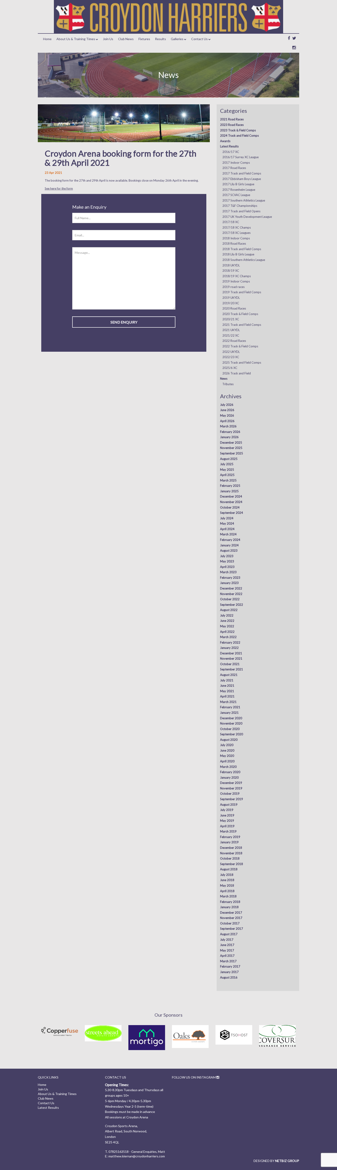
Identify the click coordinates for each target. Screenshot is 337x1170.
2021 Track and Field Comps (241, 324)
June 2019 (227, 815)
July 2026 (226, 405)
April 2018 (227, 891)
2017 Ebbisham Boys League (241, 179)
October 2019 (230, 793)
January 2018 (229, 907)
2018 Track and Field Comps (241, 249)
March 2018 (228, 896)
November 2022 (231, 594)
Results (160, 39)
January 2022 (229, 648)
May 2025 (227, 469)
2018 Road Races (234, 243)
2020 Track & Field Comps (240, 314)
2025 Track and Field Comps (241, 362)
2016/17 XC (230, 152)
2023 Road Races (232, 125)
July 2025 (226, 464)
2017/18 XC (230, 222)
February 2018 (230, 902)
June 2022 (227, 620)
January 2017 (229, 972)
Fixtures (144, 39)
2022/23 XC (230, 357)
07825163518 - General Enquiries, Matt (136, 1151)
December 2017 (231, 912)
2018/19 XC (230, 270)
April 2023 (227, 567)
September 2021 (231, 669)
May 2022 (227, 626)
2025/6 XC (229, 368)
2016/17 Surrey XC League (240, 157)
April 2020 (227, 761)
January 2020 (229, 777)
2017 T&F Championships (239, 205)
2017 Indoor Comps (236, 162)
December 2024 (231, 496)
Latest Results (229, 146)
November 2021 (231, 658)
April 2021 (227, 696)
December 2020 (231, 718)
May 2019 (227, 820)
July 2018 (226, 875)
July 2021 (226, 680)
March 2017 (228, 961)
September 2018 (231, 864)
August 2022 (229, 610)
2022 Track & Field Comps (240, 346)
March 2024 (228, 534)
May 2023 (227, 561)
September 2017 (231, 928)
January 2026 (229, 437)
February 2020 (230, 772)
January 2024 (229, 545)
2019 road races (233, 287)
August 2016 (229, 977)
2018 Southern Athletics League (243, 260)
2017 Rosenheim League (238, 189)
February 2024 (230, 540)
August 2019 (229, 804)
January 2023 (229, 583)
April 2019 (227, 826)
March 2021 (228, 702)
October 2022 (230, 599)
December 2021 (231, 653)
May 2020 (227, 756)
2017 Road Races (234, 168)
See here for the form (59, 188)
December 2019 (231, 783)
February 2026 (230, 432)
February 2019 (230, 837)
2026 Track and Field (236, 373)
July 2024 (226, 518)
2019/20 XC (230, 303)
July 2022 (226, 615)
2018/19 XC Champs (236, 276)
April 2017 (227, 955)
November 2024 (231, 502)
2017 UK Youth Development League (247, 217)
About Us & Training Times (75, 39)
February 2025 (230, 485)
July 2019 (226, 810)
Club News (126, 39)
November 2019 (231, 788)
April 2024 (227, 529)
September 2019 (231, 799)
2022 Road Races (234, 341)
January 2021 (229, 712)
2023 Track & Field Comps (238, 130)
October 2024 (230, 507)
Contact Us (199, 39)
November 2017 (231, 918)
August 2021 (229, 675)
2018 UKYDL (231, 265)
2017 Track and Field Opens (241, 211)
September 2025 (231, 453)
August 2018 (229, 869)
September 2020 (231, 734)
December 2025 (231, 442)
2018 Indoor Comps (236, 238)
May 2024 (227, 523)
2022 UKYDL (231, 352)
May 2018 (227, 885)
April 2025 (227, 475)
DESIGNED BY (276, 1161)
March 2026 (228, 426)
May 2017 (227, 950)
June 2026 (227, 410)
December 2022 (231, 588)
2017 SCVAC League (236, 195)
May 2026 (227, 415)
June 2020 (227, 750)
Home (47, 39)
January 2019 (229, 842)
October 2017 (230, 923)
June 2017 (227, 945)
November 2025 (231, 448)
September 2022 (231, 604)
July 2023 (226, 556)
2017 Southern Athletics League (243, 200)
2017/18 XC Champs (236, 227)
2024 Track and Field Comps (239, 135)
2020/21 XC (230, 319)
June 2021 (227, 685)
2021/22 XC (230, 335)
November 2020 (231, 723)
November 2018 (231, 853)
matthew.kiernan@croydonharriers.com (136, 1156)
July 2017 (226, 939)
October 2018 (230, 858)
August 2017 (229, 934)
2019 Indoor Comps (236, 281)
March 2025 (228, 480)
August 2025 (229, 459)
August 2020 (229, 739)
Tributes (228, 384)
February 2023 (230, 577)
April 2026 (227, 421)
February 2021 (230, 707)
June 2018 (227, 880)
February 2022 (230, 642)
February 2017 (230, 966)
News (223, 378)
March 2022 (228, 637)
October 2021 (230, 664)
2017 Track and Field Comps (241, 173)
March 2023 (228, 572)
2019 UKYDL (231, 297)
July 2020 (226, 745)
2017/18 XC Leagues (236, 233)
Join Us (108, 39)
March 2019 (228, 831)
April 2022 (227, 631)
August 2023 (229, 550)
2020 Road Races (234, 308)
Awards (225, 141)
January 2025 (229, 491)
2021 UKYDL (231, 330)
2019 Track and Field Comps (241, 292)
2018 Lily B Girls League (238, 254)
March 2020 (228, 767)
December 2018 (231, 847)
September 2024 (231, 512)
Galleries (177, 39)
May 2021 (227, 691)
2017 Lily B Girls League (238, 184)
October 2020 (230, 729)
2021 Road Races (232, 119)
